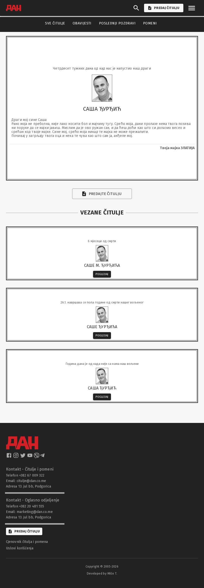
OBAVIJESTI (82, 23)
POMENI (150, 23)
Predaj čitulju (27, 531)
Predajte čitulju (105, 194)
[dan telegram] (42, 456)
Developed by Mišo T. (102, 573)
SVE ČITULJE (55, 23)
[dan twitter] (23, 456)
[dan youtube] (30, 456)
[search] (136, 8)
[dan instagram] (16, 456)
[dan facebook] (9, 456)
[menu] (191, 8)
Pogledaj (102, 274)
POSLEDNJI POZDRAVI (117, 23)
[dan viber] (36, 456)
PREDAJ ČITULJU (166, 8)
